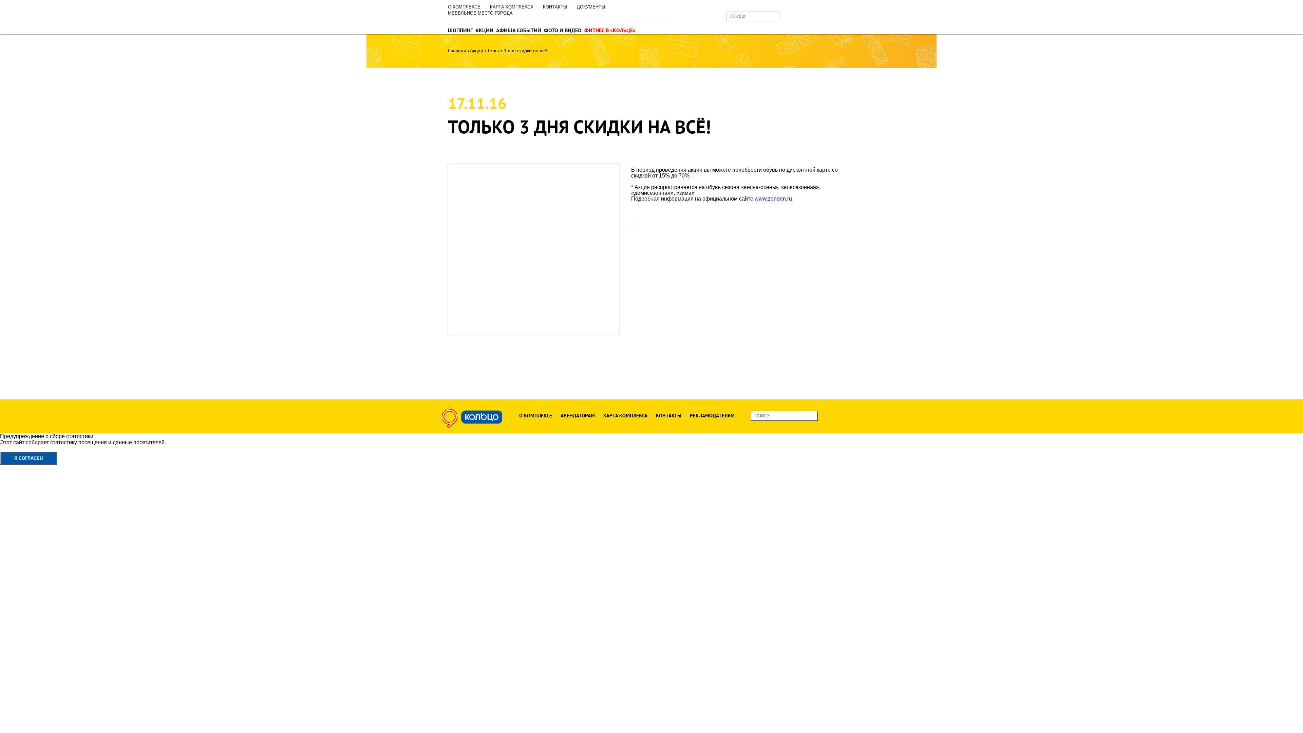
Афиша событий (518, 30)
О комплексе (464, 7)
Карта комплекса (511, 7)
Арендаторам (578, 415)
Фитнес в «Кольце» (610, 30)
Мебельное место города (480, 13)
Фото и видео (563, 30)
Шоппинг (460, 30)
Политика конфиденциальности (40, 448)
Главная (457, 50)
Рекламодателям (712, 415)
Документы (591, 7)
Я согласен (28, 458)
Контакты (555, 7)
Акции (484, 30)
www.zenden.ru (773, 199)
